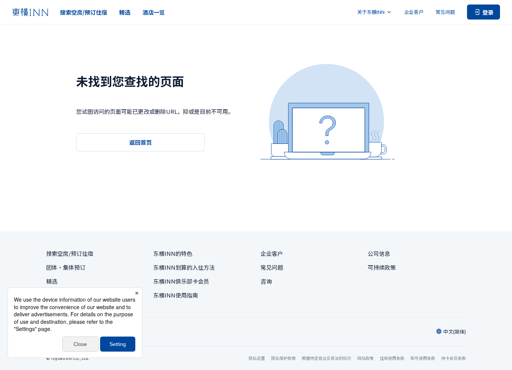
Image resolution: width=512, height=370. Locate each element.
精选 (124, 12)
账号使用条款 (422, 358)
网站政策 (365, 358)
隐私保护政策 (283, 358)
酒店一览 (153, 12)
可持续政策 (382, 267)
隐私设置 (257, 358)
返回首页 (140, 142)
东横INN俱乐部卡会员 (181, 281)
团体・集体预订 (65, 267)
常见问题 (445, 11)
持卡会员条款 (453, 358)
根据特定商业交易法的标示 (326, 358)
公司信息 (379, 253)
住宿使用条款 (392, 358)
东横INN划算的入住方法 (184, 267)
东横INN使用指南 (175, 295)
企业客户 (414, 11)
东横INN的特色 (172, 253)
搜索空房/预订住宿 (83, 12)
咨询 (266, 281)
